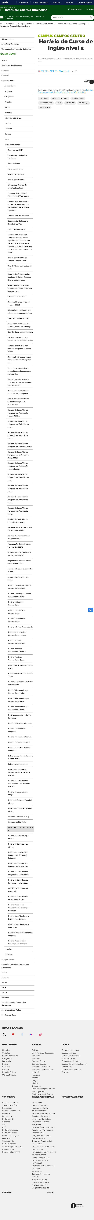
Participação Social (40, 1108)
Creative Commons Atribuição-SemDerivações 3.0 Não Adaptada (65, 91)
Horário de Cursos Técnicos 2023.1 (71, 24)
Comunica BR (23, 2)
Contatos (10, 16)
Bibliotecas (7, 1108)
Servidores (36, 1124)
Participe (56, 2)
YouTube (13, 1034)
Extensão (6, 1069)
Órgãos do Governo (85, 2)
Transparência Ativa (40, 1182)
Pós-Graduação (68, 1058)
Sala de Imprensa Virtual (12, 1146)
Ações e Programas (40, 1105)
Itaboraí (35, 1072)
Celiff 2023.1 (83, 103)
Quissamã (36, 1086)
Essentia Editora (9, 1072)
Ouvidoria (6, 1138)
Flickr (31, 1034)
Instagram (40, 1034)
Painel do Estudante (44, 24)
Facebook (22, 1034)
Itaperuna (36, 1075)
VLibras (91, 9)
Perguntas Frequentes (41, 1135)
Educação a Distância (71, 1061)
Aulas (59, 103)
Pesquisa (6, 1067)
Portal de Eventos (9, 1133)
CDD (4, 1127)
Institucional (37, 1102)
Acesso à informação (40, 2)
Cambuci (36, 1058)
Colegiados (7, 1058)
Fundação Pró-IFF (39, 1179)
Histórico (6, 1050)
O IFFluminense (10, 1045)
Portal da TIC (7, 1119)
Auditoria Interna (39, 1111)
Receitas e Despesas (40, 1116)
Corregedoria (8, 1141)
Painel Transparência (41, 1157)
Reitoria (35, 1050)
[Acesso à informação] (77, 1206)
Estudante (44, 98)
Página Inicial (1, 24)
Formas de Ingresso (70, 1050)
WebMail (6, 1122)
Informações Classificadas (43, 1127)
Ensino (5, 1064)
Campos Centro (25, 24)
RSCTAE (50, 1192)
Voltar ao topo (89, 81)
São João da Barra (40, 1097)
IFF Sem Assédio (9, 1144)
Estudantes (70, 103)
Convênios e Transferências (43, 1113)
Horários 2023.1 (78, 98)
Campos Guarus (39, 1064)
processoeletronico (72, 1097)
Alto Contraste (76, 9)
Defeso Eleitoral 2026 (11, 1152)
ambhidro (7, 1192)
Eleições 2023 (8, 1149)
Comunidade (8, 1097)
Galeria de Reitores (10, 1056)
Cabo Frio (36, 1056)
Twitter (4, 1034)
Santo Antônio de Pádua (42, 1094)
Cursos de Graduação (71, 1056)
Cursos (65, 1045)
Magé (34, 1080)
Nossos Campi (8, 53)
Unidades (10, 24)
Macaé (35, 1078)
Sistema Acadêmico (10, 1105)
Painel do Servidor (10, 1116)
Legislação (69, 2)
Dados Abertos (38, 1138)
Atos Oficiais (37, 1171)
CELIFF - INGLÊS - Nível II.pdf (55, 71)
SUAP (4, 1124)
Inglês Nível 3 (45, 107)
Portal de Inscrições (10, 1135)
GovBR (5, 2)
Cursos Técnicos (46, 103)
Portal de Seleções (24, 16)
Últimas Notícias (9, 1075)
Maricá (35, 1083)
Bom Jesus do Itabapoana (43, 1053)
